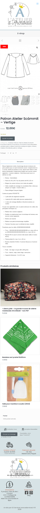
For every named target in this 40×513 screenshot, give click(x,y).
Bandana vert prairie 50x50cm (14, 357)
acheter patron (5, 146)
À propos (4, 491)
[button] (37, 47)
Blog (28, 495)
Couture (10, 143)
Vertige (20, 148)
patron (15, 148)
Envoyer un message (9, 434)
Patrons (16, 143)
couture (34, 146)
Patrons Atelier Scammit (26, 143)
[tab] (20, 162)
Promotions (15, 144)
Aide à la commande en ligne (9, 499)
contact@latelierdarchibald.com (21, 475)
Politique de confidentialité (10, 496)
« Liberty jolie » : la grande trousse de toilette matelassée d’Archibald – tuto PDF (19, 310)
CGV (5, 495)
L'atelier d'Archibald (6, 148)
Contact (10, 493)
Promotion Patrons (6, 144)
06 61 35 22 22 (21, 473)
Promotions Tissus (25, 144)
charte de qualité (27, 183)
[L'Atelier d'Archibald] (20, 15)
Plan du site (13, 491)
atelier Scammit (15, 146)
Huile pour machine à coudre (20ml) (16, 404)
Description (20, 161)
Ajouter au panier (7, 138)
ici (15, 208)
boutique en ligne (25, 146)
